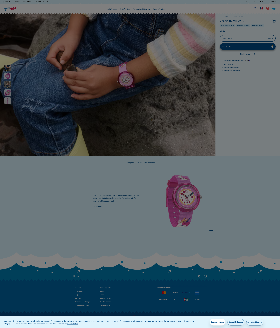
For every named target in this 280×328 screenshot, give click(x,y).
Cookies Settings (217, 322)
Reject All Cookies (236, 322)
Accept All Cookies (255, 322)
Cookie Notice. (72, 324)
